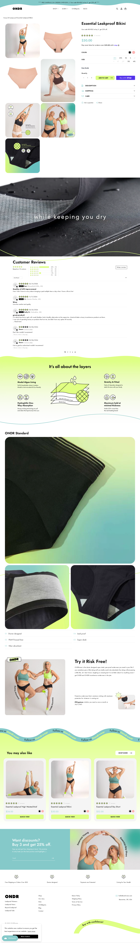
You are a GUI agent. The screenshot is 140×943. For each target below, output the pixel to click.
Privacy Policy (76, 905)
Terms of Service (77, 902)
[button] (88, 35)
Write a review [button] (121, 267)
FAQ (39, 902)
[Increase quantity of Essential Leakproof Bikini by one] (92, 78)
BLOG (85, 9)
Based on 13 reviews (19, 269)
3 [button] (70, 352)
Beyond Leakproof (10, 908)
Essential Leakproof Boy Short (108, 806)
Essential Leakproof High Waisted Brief (21, 806)
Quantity (84, 73)
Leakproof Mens (10, 904)
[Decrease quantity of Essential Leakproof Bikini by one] (84, 78)
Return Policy (76, 896)
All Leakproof (12, 18)
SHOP (55, 9)
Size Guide (85, 68)
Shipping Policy (77, 899)
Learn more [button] (31, 931)
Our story (41, 899)
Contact (40, 911)
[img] (24, 284)
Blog (39, 908)
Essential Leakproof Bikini (61, 806)
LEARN (64, 9)
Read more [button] (18, 322)
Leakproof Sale (9, 911)
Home (5, 18)
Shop (40, 896)
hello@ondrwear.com (125, 896)
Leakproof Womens (11, 901)
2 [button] (67, 352)
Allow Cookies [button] (25, 936)
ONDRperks (76, 9)
